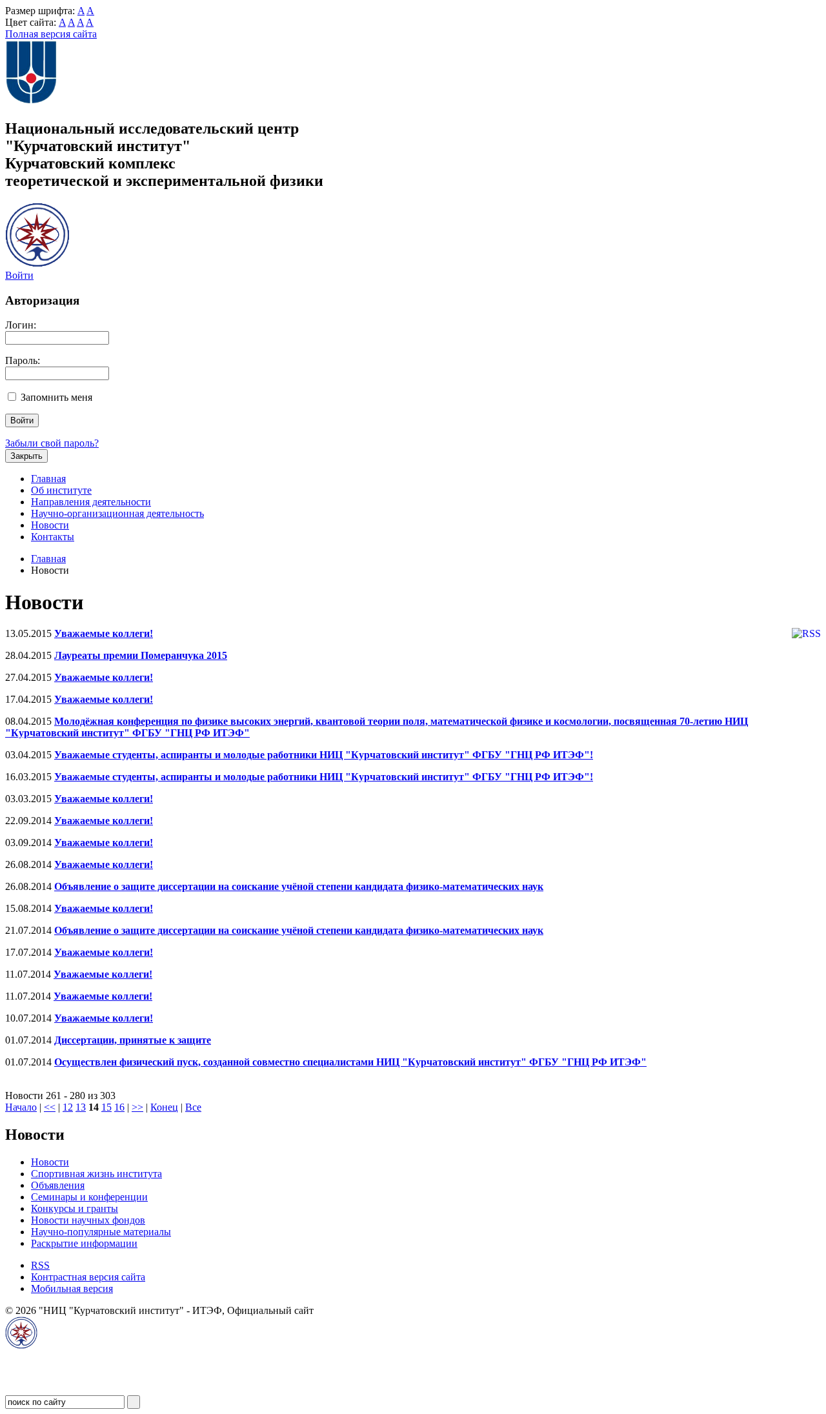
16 (119, 1107)
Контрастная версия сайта (88, 1276)
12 (68, 1107)
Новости (50, 525)
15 (106, 1107)
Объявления (58, 1185)
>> (137, 1107)
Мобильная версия (72, 1288)
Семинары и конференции (89, 1196)
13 (81, 1107)
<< (49, 1107)
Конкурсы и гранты (74, 1208)
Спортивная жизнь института (96, 1173)
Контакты (52, 536)
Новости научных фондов (88, 1220)
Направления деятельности (91, 501)
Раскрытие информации (84, 1243)
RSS (40, 1265)
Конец (164, 1107)
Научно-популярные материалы (101, 1231)
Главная (48, 478)
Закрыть (26, 456)
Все (193, 1107)
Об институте (61, 490)
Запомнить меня (56, 397)
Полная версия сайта (51, 33)
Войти (19, 275)
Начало (21, 1107)
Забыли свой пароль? (52, 443)
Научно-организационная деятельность (117, 513)
